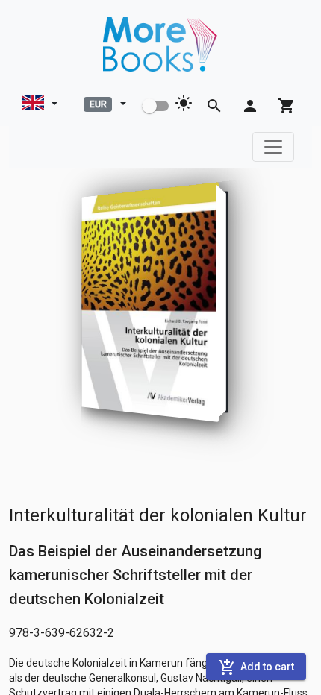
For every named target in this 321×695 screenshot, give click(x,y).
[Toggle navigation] (273, 147)
